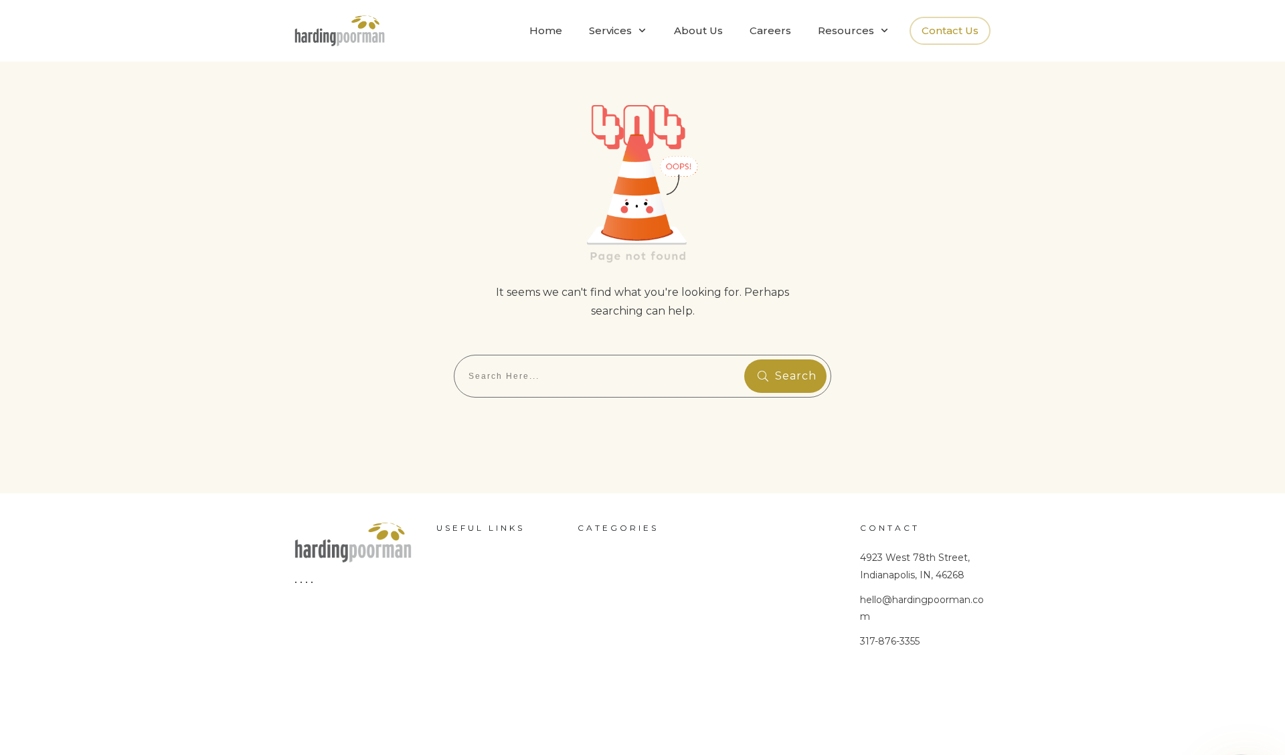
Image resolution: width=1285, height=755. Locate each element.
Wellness (599, 552)
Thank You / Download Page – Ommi (498, 604)
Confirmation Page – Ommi (491, 645)
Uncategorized (613, 576)
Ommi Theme (611, 622)
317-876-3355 (890, 641)
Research (600, 599)
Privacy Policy (490, 719)
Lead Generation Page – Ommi (501, 686)
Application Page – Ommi (486, 562)
